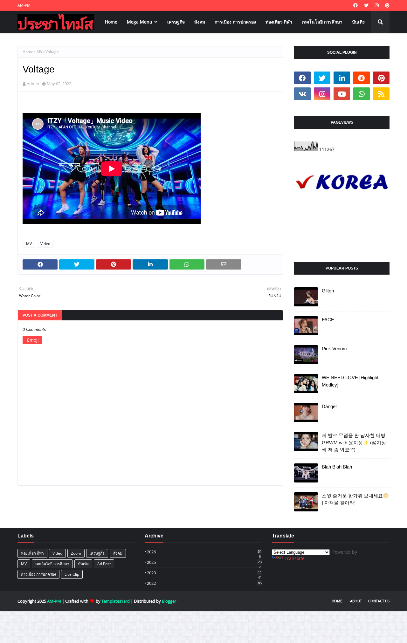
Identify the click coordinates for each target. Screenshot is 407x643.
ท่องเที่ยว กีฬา (32, 553)
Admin (33, 83)
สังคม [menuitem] (199, 22)
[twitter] (366, 5)
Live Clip (72, 574)
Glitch (328, 290)
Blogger (169, 601)
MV (39, 51)
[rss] (381, 93)
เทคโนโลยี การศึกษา (52, 563)
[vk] (302, 93)
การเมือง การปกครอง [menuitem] (235, 22)
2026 (204, 552)
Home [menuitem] (111, 22)
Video (45, 243)
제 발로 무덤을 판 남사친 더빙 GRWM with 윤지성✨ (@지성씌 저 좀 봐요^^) (354, 442)
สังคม (117, 553)
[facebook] (355, 5)
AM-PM (24, 5)
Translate (295, 558)
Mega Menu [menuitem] (139, 22)
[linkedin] (342, 78)
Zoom (76, 553)
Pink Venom (334, 348)
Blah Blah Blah (337, 466)
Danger (329, 406)
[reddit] (361, 78)
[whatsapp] (361, 93)
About (356, 601)
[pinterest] (386, 5)
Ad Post (104, 563)
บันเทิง (83, 563)
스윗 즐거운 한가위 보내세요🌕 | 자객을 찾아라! (355, 499)
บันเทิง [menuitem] (358, 22)
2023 (204, 573)
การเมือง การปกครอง (38, 574)
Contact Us (379, 601)
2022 (204, 583)
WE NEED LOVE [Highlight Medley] (350, 381)
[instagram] (376, 5)
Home (28, 51)
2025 (204, 562)
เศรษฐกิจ (97, 553)
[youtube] (342, 93)
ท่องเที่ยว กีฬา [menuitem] (279, 22)
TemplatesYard (115, 601)
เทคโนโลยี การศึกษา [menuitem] (322, 22)
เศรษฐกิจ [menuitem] (176, 22)
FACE (328, 319)
